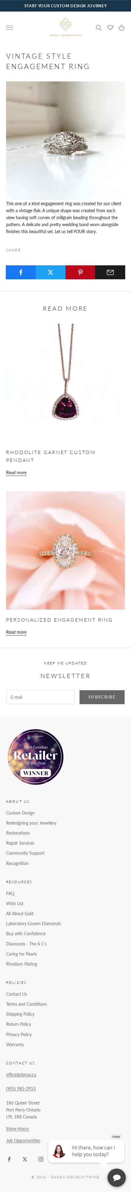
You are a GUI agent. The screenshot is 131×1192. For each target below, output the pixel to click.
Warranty (15, 1044)
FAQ (10, 893)
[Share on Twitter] (51, 272)
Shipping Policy (20, 1014)
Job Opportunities (23, 1140)
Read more (16, 472)
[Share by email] (110, 272)
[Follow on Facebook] (9, 1159)
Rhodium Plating (21, 963)
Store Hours (17, 1128)
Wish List (14, 903)
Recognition (17, 863)
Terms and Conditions (26, 1004)
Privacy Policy (19, 1034)
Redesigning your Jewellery (31, 822)
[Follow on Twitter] (25, 1159)
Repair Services (20, 843)
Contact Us (16, 994)
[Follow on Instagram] (41, 1159)
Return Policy (18, 1024)
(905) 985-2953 (21, 1088)
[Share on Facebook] (21, 272)
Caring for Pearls (21, 953)
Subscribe (102, 696)
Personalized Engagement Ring (59, 619)
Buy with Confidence (25, 933)
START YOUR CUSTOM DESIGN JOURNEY (65, 5)
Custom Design (20, 812)
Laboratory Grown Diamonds (33, 923)
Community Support (25, 853)
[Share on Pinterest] (80, 272)
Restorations (18, 832)
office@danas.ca (21, 1074)
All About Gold (20, 913)
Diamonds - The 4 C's (26, 943)
